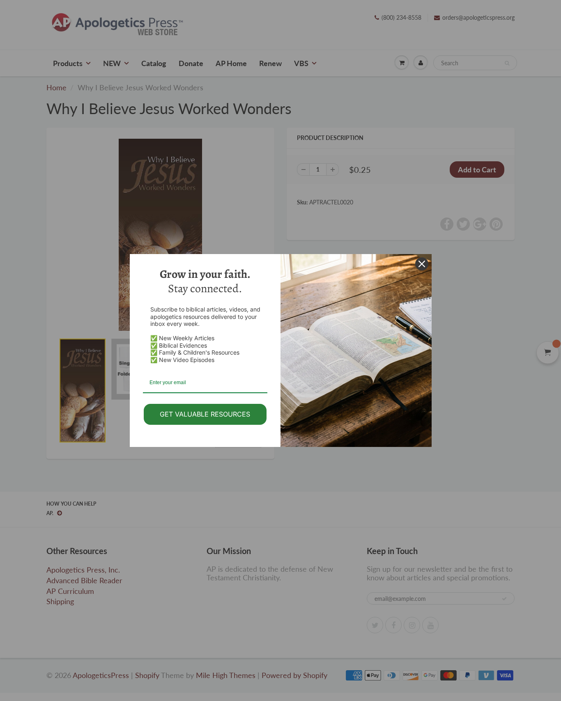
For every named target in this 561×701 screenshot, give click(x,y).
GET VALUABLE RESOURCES (205, 414)
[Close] (422, 264)
